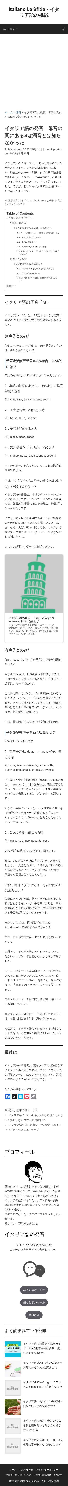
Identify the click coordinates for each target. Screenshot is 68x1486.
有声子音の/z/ (20, 259)
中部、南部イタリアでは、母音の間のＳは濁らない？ (38, 279)
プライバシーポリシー (47, 1469)
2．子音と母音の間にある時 (30, 237)
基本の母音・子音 (27, 1110)
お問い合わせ (26, 1469)
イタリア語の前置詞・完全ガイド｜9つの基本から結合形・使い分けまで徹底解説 (42, 1348)
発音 (18, 112)
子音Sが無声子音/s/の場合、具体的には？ (34, 228)
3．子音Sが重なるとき (28, 242)
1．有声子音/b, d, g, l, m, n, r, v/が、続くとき (36, 269)
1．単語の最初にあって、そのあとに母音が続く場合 (39, 233)
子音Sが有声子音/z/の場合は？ (29, 264)
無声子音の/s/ (19, 223)
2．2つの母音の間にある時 (29, 273)
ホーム (9, 112)
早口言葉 (34, 1315)
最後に (12, 285)
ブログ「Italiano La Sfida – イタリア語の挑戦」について (34, 1475)
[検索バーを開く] (63, 29)
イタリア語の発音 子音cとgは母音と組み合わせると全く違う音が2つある (42, 1425)
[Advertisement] (34, 69)
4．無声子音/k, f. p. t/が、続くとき (32, 246)
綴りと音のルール (34, 1302)
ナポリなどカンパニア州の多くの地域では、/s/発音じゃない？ (39, 252)
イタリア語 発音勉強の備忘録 (34, 1245)
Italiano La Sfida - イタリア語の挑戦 (34, 12)
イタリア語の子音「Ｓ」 (22, 217)
